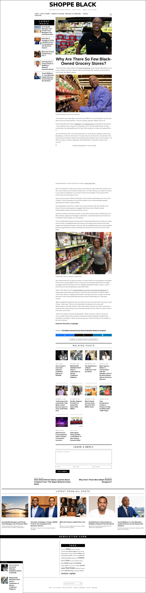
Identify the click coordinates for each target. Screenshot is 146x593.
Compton (72, 339)
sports (62, 570)
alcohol (73, 549)
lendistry (63, 565)
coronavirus (81, 555)
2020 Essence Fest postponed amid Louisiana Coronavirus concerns (61, 436)
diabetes (78, 124)
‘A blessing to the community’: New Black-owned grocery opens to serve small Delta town (62, 405)
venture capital (68, 573)
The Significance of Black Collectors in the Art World (91, 368)
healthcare (71, 563)
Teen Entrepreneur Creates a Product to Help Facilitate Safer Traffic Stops (105, 405)
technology (76, 570)
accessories (63, 549)
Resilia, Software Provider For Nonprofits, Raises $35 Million (76, 405)
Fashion (81, 558)
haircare (81, 560)
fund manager (72, 560)
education (68, 558)
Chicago (75, 553)
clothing (79, 553)
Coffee (83, 553)
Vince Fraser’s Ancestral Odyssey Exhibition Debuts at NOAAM (61, 370)
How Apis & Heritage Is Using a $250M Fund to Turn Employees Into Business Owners (48, 43)
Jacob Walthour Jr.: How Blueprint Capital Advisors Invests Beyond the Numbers (48, 77)
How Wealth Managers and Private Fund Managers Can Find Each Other (47, 30)
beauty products (64, 553)
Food (67, 560)
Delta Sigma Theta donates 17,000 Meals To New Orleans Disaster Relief (75, 436)
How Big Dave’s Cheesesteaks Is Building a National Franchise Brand (47, 65)
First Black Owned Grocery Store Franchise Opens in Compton (84, 330)
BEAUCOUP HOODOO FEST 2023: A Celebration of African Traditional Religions (75, 371)
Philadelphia (77, 565)
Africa (68, 549)
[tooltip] (65, 335)
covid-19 (63, 558)
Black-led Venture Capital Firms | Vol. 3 (48, 53)
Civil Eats (75, 323)
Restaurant (78, 568)
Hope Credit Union (90, 183)
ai (71, 549)
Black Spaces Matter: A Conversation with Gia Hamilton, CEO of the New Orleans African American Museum (106, 372)
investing (78, 563)
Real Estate (70, 568)
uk (83, 570)
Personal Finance (72, 565)
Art (67, 551)
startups (72, 570)
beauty (82, 551)
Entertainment (75, 558)
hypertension (88, 124)
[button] (80, 583)
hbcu (62, 563)
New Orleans (93, 339)
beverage (70, 553)
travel (81, 570)
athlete (79, 551)
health (66, 563)
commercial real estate (66, 555)
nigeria (66, 565)
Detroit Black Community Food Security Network (90, 290)
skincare (83, 568)
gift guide (77, 560)
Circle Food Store (84, 68)
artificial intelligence (73, 551)
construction (75, 555)
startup (66, 570)
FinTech (63, 560)
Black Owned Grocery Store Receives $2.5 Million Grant (90, 404)
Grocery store (82, 339)
